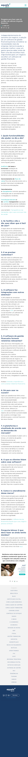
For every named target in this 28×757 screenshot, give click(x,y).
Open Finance (14, 650)
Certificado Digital (14, 599)
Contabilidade (14, 610)
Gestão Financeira (14, 636)
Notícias (14, 647)
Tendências (14, 673)
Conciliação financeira (14, 607)
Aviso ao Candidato (11, 697)
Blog (14, 596)
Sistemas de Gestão (14, 667)
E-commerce (14, 622)
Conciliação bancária (14, 602)
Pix (14, 653)
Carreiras (15, 695)
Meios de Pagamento (14, 645)
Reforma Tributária (14, 659)
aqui (21, 546)
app (2, 410)
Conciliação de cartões (14, 605)
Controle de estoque (14, 613)
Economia (14, 625)
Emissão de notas (14, 627)
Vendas (14, 682)
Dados (14, 616)
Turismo (14, 676)
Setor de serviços (14, 665)
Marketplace (14, 642)
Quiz (14, 656)
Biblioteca (14, 593)
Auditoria (14, 590)
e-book (14, 619)
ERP (14, 630)
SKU (14, 670)
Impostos (14, 639)
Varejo (14, 679)
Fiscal (14, 633)
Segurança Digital (14, 662)
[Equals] (11, 690)
